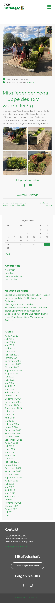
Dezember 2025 (13, 361)
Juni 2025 (10, 380)
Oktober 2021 (12, 506)
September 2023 (13, 440)
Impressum (20, 598)
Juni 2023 (10, 449)
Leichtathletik (12, 279)
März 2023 (10, 458)
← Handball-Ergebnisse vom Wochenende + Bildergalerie (15, 203)
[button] (27, 565)
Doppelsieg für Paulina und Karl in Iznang (26, 314)
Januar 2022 (11, 499)
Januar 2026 (11, 358)
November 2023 (13, 433)
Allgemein (31, 82)
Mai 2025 (9, 383)
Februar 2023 (12, 462)
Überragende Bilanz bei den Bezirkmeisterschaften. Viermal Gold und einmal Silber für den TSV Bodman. (26, 307)
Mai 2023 (9, 452)
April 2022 (10, 490)
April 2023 (10, 455)
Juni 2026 (10, 342)
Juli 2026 (9, 339)
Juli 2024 (9, 411)
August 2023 (11, 443)
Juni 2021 (9, 515)
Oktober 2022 (12, 474)
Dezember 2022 (13, 468)
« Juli (7, 254)
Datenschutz (34, 598)
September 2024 (13, 408)
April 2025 (10, 386)
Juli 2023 (9, 446)
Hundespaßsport (13, 276)
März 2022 (10, 493)
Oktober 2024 (12, 405)
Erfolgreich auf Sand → (46, 203)
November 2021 (13, 503)
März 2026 (10, 351)
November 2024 (13, 402)
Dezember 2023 (13, 430)
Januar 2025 (11, 395)
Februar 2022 (12, 496)
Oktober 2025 (12, 367)
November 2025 (13, 364)
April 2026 (10, 348)
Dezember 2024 (13, 399)
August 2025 (11, 373)
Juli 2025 (9, 377)
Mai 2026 (9, 345)
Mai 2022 (9, 487)
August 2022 (11, 481)
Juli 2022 (9, 484)
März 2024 (10, 421)
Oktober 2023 (12, 436)
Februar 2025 (12, 392)
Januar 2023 (11, 465)
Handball (9, 273)
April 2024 (10, 418)
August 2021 (11, 509)
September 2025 (13, 370)
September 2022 (13, 477)
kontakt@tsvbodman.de (16, 546)
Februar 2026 (12, 355)
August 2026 (11, 336)
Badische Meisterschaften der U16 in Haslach (27, 295)
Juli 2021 (9, 512)
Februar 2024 (12, 424)
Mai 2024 (9, 414)
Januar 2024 (11, 427)
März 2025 (10, 389)
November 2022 (13, 471)
